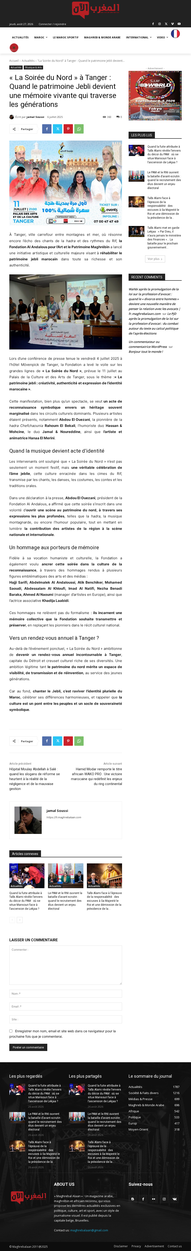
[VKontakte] (175, 1199)
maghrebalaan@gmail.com (89, 1230)
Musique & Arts (33, 67)
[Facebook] (153, 24)
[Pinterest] (68, 129)
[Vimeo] (172, 24)
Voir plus (153, 259)
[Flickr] (154, 1199)
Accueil (14, 61)
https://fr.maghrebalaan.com (64, 817)
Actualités (28, 61)
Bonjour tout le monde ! (146, 351)
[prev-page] (12, 920)
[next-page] (20, 920)
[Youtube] (179, 24)
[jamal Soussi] (12, 117)
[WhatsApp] (79, 129)
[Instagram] (159, 24)
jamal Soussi (35, 117)
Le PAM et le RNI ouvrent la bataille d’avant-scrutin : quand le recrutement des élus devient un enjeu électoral (65, 900)
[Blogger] (133, 1199)
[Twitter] (166, 24)
